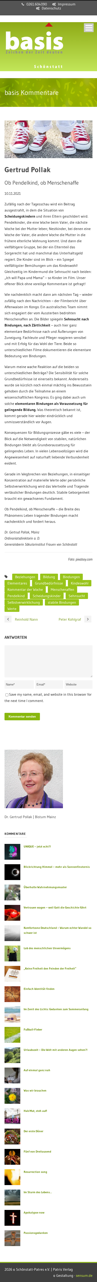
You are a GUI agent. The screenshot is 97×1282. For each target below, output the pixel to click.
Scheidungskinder (47, 596)
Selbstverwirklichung (23, 602)
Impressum (67, 4)
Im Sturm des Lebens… (38, 1192)
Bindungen (71, 577)
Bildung (49, 577)
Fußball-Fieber (33, 1029)
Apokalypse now (34, 1212)
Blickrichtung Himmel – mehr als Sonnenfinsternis (57, 867)
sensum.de (84, 1275)
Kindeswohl (79, 583)
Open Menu (89, 27)
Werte (11, 608)
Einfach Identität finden (39, 989)
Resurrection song (35, 1172)
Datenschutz (51, 8)
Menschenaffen (62, 589)
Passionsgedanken (36, 1233)
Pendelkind (16, 596)
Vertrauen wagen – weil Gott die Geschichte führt (55, 907)
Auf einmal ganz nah (37, 1070)
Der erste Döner (33, 1131)
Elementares (17, 583)
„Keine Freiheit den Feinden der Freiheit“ (50, 968)
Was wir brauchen (35, 1090)
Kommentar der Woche (25, 589)
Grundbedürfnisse (49, 583)
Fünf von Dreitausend (37, 1151)
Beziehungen (25, 577)
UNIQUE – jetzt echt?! (37, 846)
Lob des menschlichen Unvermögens (47, 948)
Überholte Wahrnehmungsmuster (45, 887)
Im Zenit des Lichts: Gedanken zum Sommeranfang (56, 1009)
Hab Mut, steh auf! (35, 1111)
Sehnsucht (77, 596)
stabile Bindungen (62, 602)
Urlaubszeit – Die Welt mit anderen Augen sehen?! (55, 1050)
